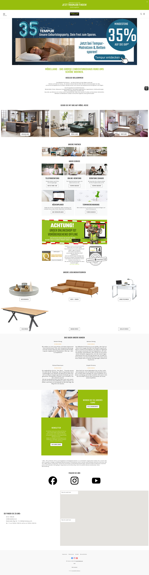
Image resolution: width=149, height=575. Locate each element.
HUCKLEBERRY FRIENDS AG (76, 570)
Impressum (64, 554)
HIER (74, 563)
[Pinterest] (77, 558)
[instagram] (74, 558)
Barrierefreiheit (83, 554)
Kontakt (77, 554)
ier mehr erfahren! (74, 264)
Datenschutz (71, 554)
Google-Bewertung (79, 561)
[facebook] (72, 558)
